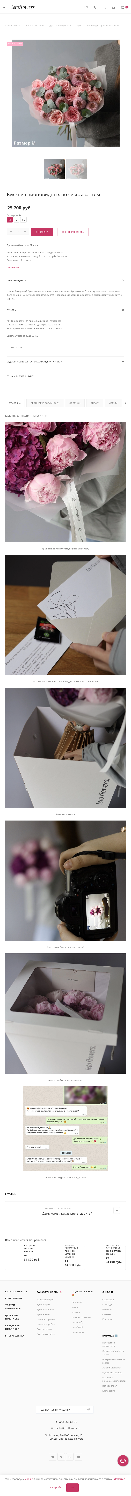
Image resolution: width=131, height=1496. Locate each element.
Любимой (77, 1310)
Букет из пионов (45, 1317)
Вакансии (107, 1317)
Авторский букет (45, 1308)
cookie (29, 1479)
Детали (113, 403)
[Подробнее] (116, 1210)
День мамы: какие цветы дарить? (67, 1213)
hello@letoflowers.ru (68, 1436)
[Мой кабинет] (113, 6)
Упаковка (14, 403)
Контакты (107, 1327)
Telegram (61, 1465)
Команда (107, 1312)
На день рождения (81, 1325)
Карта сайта (108, 1399)
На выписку (78, 1340)
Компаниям (13, 1306)
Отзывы (106, 1322)
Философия (108, 1308)
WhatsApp (78, 1465)
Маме (75, 1315)
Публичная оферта (112, 1381)
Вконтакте (52, 1465)
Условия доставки (111, 1376)
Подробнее (13, 267)
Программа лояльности (45, 403)
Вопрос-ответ (109, 1394)
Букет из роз (43, 1312)
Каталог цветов (16, 1300)
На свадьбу (78, 1330)
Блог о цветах (14, 1344)
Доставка (74, 403)
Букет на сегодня (46, 1342)
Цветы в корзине (46, 1327)
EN (86, 7)
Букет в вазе (43, 1322)
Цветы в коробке (46, 1332)
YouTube (70, 1465)
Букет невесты (44, 1337)
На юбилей (77, 1335)
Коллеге (76, 1320)
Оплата (95, 403)
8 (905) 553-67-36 (66, 1430)
